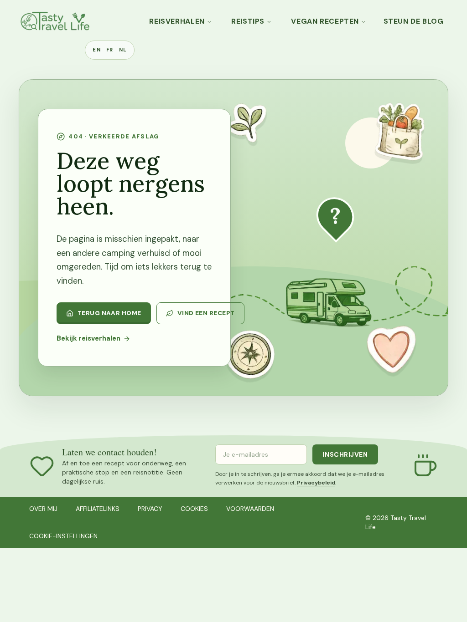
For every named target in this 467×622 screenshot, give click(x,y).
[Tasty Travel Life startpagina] (54, 21)
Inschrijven (345, 454)
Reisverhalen (177, 21)
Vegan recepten (325, 21)
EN (97, 49)
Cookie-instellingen (63, 536)
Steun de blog (414, 21)
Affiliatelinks (97, 509)
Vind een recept (206, 313)
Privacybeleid (316, 482)
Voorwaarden (250, 509)
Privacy (150, 509)
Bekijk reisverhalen (88, 338)
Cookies (194, 509)
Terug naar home (109, 313)
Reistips (248, 21)
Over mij (43, 509)
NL (123, 49)
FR (110, 49)
